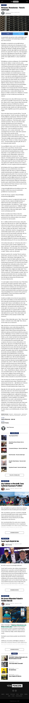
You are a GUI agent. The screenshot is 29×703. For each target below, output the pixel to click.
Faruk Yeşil (8, 604)
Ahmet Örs (8, 489)
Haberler (7, 694)
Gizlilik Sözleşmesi (19, 695)
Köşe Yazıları (12, 694)
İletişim (13, 695)
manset (11, 414)
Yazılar (17, 694)
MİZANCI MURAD (5, 415)
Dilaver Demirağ (9, 544)
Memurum (24, 414)
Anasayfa (2, 694)
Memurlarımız (17, 414)
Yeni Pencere (8, 13)
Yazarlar (21, 694)
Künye (9, 695)
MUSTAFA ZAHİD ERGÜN (15, 415)
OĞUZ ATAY (23, 415)
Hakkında (25, 694)
